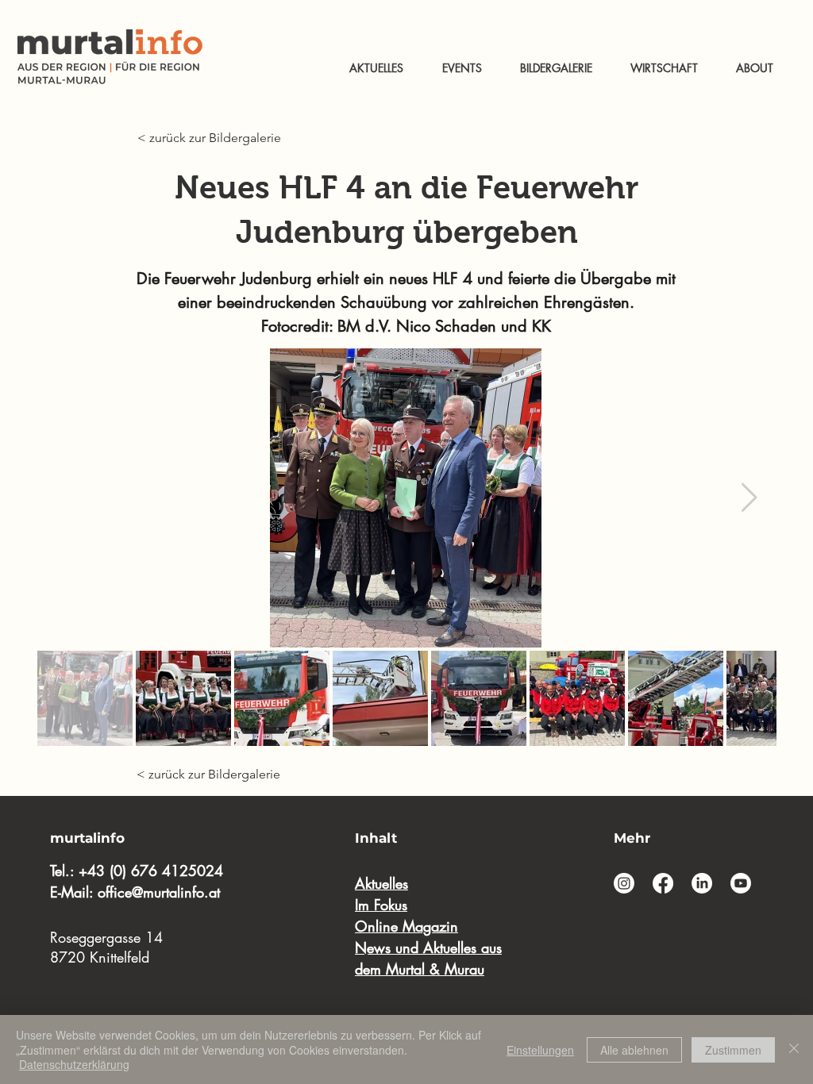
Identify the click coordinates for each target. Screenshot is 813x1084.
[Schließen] (793, 1049)
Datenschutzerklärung (74, 1064)
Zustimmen (733, 1050)
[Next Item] (749, 497)
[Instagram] (624, 883)
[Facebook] (663, 883)
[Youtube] (740, 883)
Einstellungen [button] (540, 1050)
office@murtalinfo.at (159, 891)
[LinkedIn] (702, 883)
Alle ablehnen (634, 1050)
